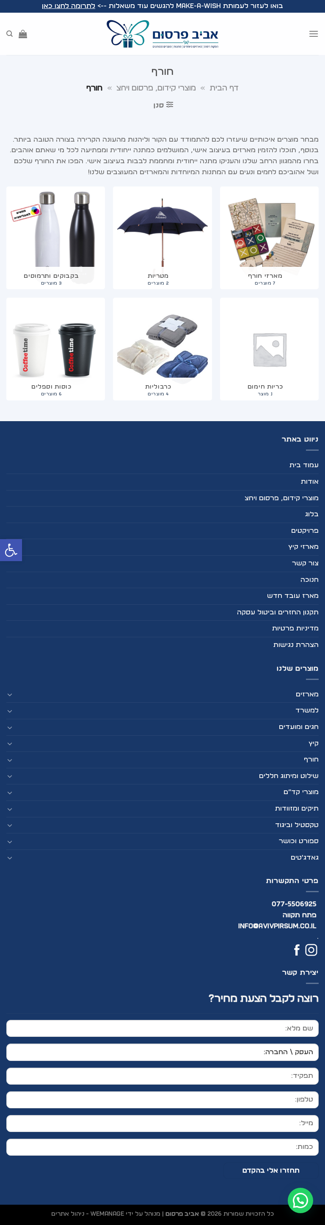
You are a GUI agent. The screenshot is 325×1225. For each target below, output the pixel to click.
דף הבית (224, 88)
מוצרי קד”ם (301, 792)
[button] (11, 550)
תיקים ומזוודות (297, 808)
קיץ (313, 743)
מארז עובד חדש (293, 595)
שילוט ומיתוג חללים (289, 776)
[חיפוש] (9, 34)
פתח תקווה (300, 915)
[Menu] (313, 33)
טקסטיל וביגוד (297, 825)
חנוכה (309, 579)
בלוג (312, 514)
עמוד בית (304, 465)
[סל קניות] (23, 34)
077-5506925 (294, 904)
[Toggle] (9, 694)
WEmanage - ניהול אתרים (87, 1214)
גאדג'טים (305, 857)
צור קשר (305, 563)
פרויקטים (305, 530)
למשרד (307, 710)
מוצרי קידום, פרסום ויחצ (156, 88)
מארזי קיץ (303, 546)
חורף (311, 759)
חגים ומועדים (299, 726)
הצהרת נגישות (296, 644)
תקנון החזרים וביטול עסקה (278, 612)
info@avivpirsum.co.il (277, 926)
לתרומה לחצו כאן (68, 6)
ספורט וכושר (299, 841)
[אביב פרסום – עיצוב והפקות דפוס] (162, 34)
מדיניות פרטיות (295, 628)
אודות (310, 481)
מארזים (307, 694)
